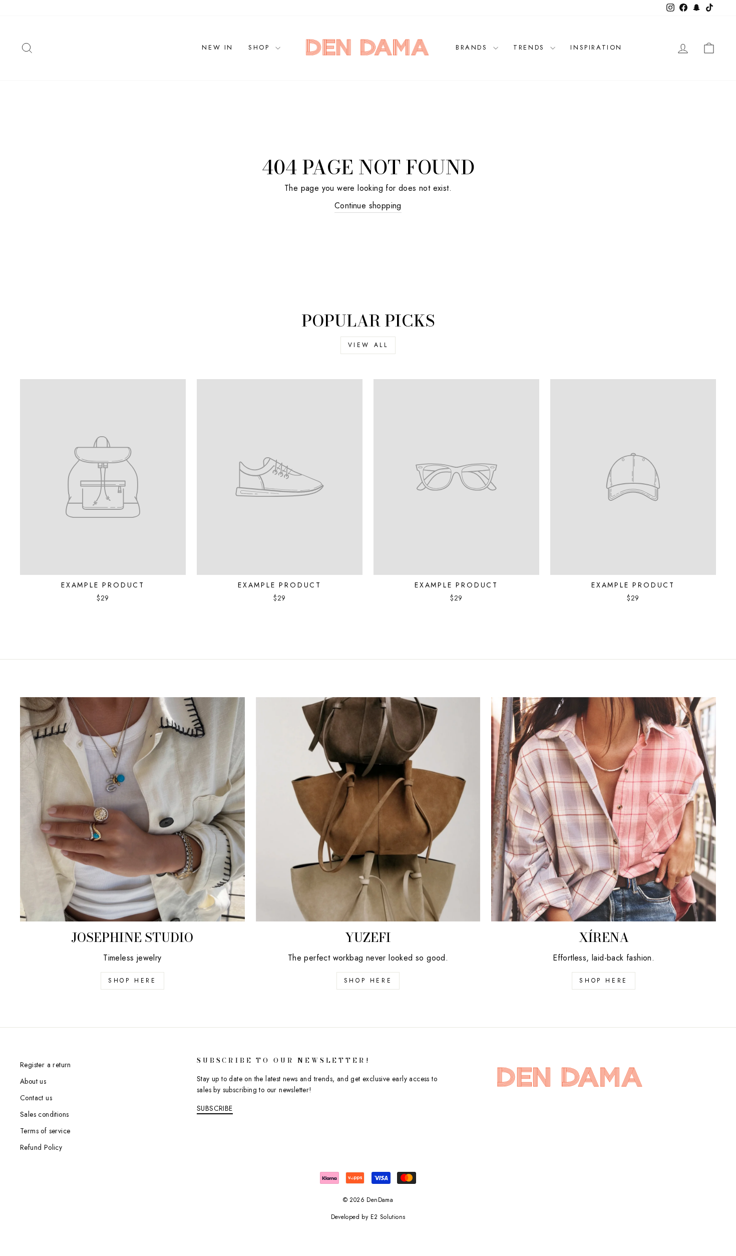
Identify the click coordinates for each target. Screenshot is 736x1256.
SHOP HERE (368, 980)
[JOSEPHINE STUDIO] (132, 809)
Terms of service (45, 1131)
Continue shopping (368, 205)
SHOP (260, 47)
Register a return (45, 1065)
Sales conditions (44, 1114)
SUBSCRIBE (215, 1108)
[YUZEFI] (368, 809)
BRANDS (473, 47)
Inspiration (596, 47)
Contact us (36, 1098)
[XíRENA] (603, 809)
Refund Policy (41, 1147)
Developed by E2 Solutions (368, 1216)
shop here (132, 980)
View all (368, 345)
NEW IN (217, 47)
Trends (530, 47)
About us (33, 1081)
